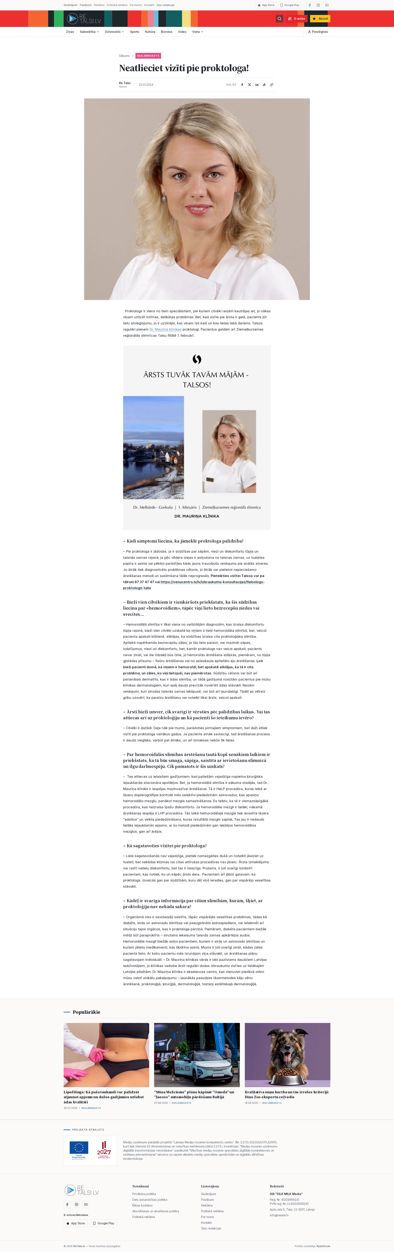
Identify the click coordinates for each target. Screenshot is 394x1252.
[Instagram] (318, 5)
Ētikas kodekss (142, 1205)
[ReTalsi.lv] (84, 18)
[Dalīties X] (249, 84)
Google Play (291, 5)
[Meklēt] (279, 18)
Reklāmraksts (148, 55)
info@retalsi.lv (279, 1215)
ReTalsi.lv (79, 1246)
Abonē (323, 18)
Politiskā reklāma (117, 5)
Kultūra (150, 31)
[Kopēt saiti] (271, 84)
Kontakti (149, 5)
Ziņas (70, 31)
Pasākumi (86, 5)
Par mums (136, 5)
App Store (268, 5)
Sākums (124, 55)
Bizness (166, 31)
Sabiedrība (88, 31)
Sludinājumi (70, 5)
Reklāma (99, 5)
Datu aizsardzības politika (149, 1199)
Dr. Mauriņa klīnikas (166, 329)
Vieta (196, 31)
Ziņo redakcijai (165, 5)
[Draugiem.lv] (264, 84)
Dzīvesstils (113, 31)
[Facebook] (309, 5)
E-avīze (299, 18)
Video (182, 31)
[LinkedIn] (257, 84)
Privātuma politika (144, 1194)
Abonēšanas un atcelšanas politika (155, 1211)
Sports (134, 31)
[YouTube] (326, 5)
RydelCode (323, 1246)
